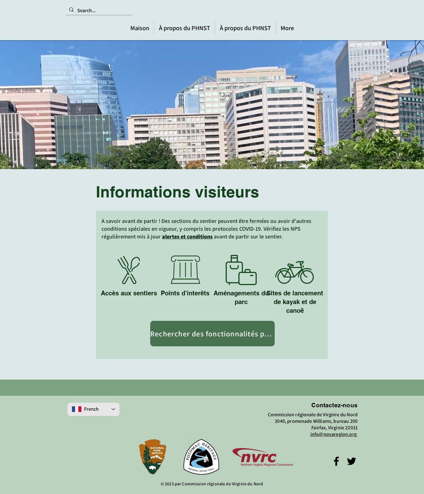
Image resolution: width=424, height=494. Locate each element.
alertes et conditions (187, 236)
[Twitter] (351, 461)
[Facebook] (336, 461)
